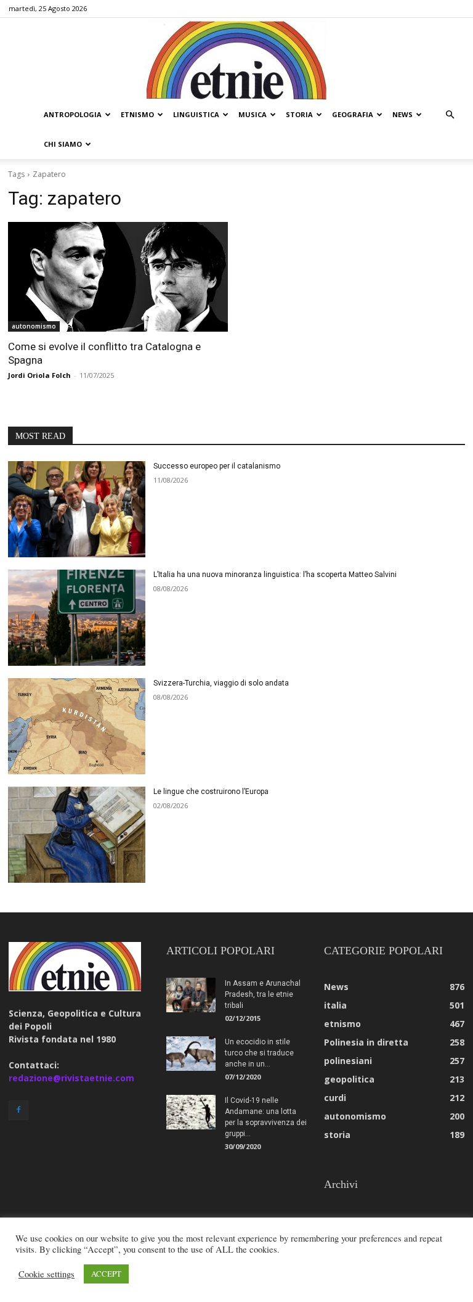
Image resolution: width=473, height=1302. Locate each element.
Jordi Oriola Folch (39, 375)
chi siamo (63, 144)
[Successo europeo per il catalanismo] (76, 509)
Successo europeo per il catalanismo (216, 466)
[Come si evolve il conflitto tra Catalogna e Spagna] (118, 277)
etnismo (137, 114)
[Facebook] (18, 1110)
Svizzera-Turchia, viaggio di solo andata (221, 683)
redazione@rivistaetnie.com (71, 1078)
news (402, 114)
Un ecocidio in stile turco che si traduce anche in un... (259, 1053)
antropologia (73, 114)
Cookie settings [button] (46, 1274)
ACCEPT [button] (106, 1273)
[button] (449, 115)
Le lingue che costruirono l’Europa (211, 791)
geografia (352, 114)
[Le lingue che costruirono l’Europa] (76, 835)
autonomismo (34, 326)
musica (252, 114)
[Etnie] (236, 59)
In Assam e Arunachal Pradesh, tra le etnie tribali (263, 994)
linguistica (196, 114)
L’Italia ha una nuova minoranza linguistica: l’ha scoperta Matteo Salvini (275, 574)
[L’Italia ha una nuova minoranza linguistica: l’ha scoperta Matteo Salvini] (76, 618)
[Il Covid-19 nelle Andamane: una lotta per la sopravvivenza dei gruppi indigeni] (191, 1112)
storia (299, 114)
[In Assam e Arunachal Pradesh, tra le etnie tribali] (191, 995)
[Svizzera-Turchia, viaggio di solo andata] (76, 726)
